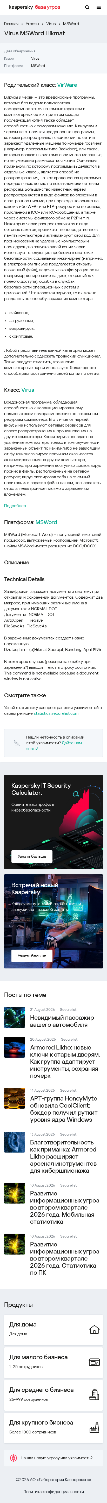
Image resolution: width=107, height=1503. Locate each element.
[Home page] (35, 7)
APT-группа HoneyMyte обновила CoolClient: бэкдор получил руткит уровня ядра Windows (63, 1109)
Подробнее (15, 505)
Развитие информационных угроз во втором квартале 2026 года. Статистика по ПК (64, 1258)
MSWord (71, 23)
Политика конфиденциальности (53, 1491)
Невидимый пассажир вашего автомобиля (62, 1021)
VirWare (67, 85)
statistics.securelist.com (56, 713)
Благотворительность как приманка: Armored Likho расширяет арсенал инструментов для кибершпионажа (63, 1156)
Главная (11, 23)
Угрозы (32, 23)
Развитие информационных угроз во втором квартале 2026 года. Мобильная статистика (64, 1207)
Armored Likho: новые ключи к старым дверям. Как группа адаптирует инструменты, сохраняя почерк (65, 1061)
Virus (51, 23)
